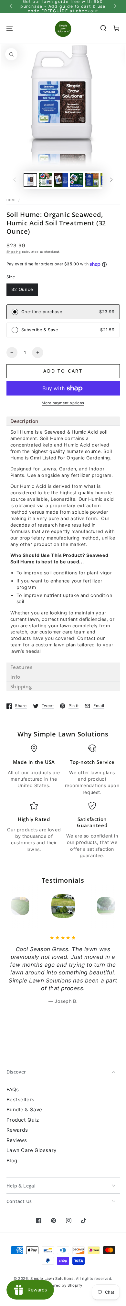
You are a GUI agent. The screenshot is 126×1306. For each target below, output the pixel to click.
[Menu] (9, 28)
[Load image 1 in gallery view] (30, 180)
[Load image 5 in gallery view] (92, 180)
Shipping (13, 251)
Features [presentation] (21, 667)
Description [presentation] (24, 421)
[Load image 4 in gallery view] (76, 180)
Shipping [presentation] (21, 686)
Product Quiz (22, 1120)
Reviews (16, 1140)
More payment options (63, 403)
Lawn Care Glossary (31, 1150)
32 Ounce (22, 289)
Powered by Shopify (63, 1285)
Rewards (17, 1130)
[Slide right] (114, 6)
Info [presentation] (15, 677)
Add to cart (63, 371)
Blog (11, 1160)
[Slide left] (11, 6)
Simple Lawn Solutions (52, 1278)
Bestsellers (20, 1099)
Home (11, 200)
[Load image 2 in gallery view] (46, 180)
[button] (103, 28)
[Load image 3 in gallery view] (61, 180)
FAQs (12, 1089)
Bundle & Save (24, 1109)
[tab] (63, 421)
